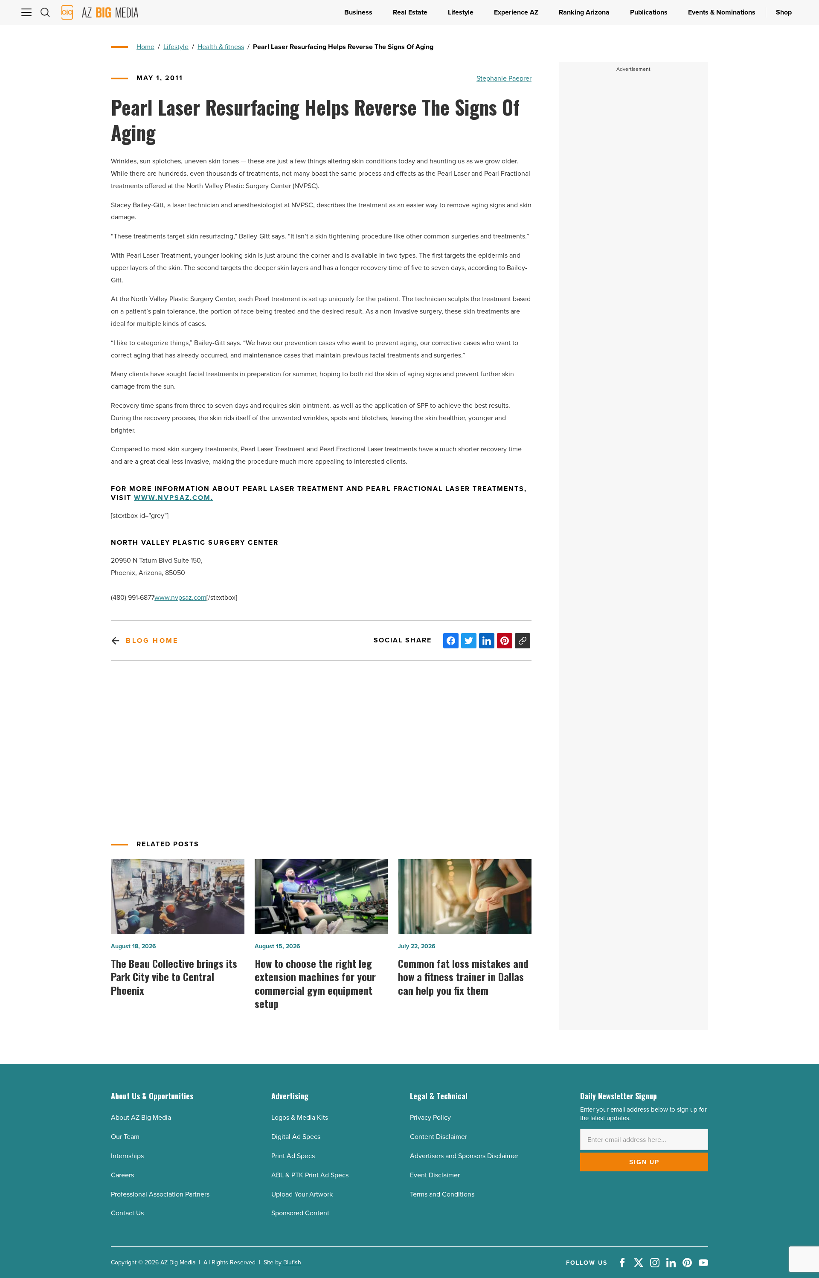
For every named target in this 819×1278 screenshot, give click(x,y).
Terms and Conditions (442, 1194)
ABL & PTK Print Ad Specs (310, 1174)
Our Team (125, 1136)
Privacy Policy (430, 1117)
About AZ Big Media (141, 1117)
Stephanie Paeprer (503, 78)
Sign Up (644, 1162)
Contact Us (127, 1212)
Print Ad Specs (293, 1155)
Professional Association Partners (160, 1194)
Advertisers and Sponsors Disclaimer (464, 1155)
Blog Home (152, 640)
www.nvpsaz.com (180, 597)
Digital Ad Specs (295, 1136)
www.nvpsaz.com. (173, 498)
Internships (127, 1155)
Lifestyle (176, 46)
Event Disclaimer (435, 1174)
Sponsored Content (300, 1212)
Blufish (292, 1262)
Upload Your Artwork (302, 1194)
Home (145, 46)
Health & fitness (220, 46)
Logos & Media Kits (299, 1117)
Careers (122, 1174)
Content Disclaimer (438, 1136)
